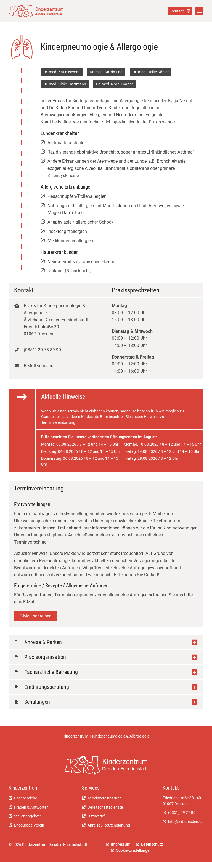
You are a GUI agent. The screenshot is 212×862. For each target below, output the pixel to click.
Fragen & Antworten (31, 807)
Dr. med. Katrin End (106, 72)
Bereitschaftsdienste (105, 807)
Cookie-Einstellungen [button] (134, 850)
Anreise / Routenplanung (109, 825)
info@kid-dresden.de (185, 821)
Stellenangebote (28, 816)
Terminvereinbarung (105, 798)
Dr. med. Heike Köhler (150, 72)
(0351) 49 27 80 (181, 812)
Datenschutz (152, 844)
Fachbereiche (25, 798)
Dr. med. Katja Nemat (61, 72)
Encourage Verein (29, 825)
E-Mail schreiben (36, 616)
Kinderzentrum (75, 736)
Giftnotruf (96, 816)
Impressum (120, 844)
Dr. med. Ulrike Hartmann (64, 84)
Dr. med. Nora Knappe (115, 84)
